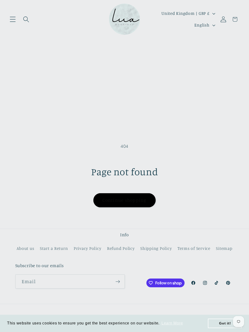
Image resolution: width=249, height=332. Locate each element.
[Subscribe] (117, 281)
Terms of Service (194, 248)
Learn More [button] (172, 323)
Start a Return (54, 248)
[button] (12, 19)
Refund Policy (121, 248)
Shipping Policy (156, 248)
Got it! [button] (225, 323)
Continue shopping (124, 200)
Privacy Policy (87, 248)
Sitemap (224, 248)
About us (25, 248)
